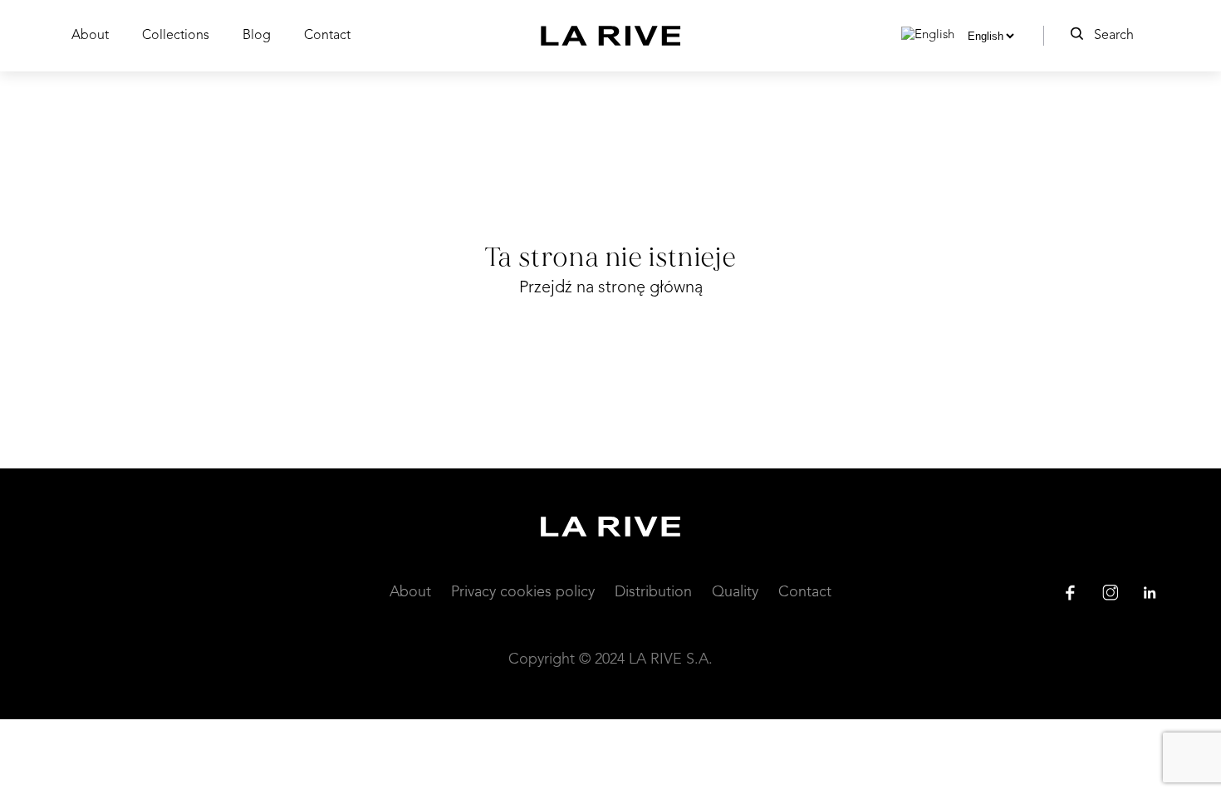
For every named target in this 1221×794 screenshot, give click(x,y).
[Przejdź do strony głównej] (611, 36)
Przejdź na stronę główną (611, 288)
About (90, 35)
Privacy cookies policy (523, 592)
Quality (735, 592)
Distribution (653, 592)
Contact (327, 35)
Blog (257, 35)
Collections (175, 35)
